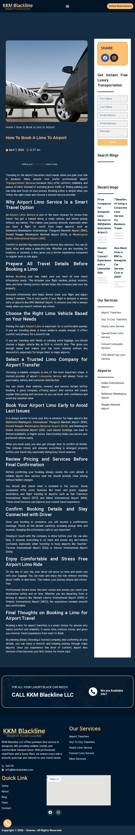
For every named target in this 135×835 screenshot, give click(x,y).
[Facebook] (105, 58)
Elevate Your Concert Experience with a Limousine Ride (104, 260)
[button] (67, 6)
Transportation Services (21, 183)
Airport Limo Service (22, 214)
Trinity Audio (39, 164)
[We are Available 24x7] (93, 691)
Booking (21, 276)
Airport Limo (33, 326)
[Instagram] (114, 58)
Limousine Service (50, 376)
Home (9, 127)
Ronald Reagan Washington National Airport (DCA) (37, 426)
